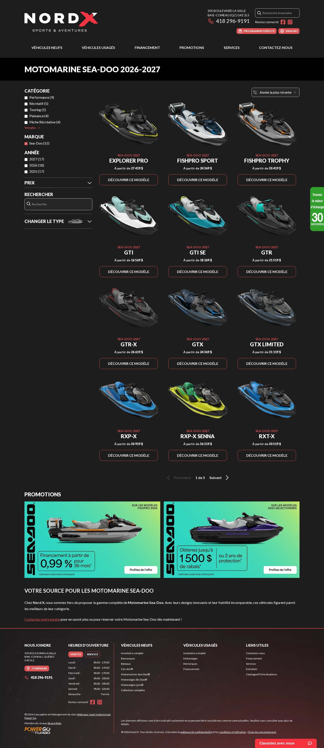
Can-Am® (127, 669)
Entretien (251, 669)
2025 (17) (36, 171)
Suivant (215, 477)
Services (232, 47)
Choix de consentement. (262, 732)
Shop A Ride (54, 723)
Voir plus (30, 127)
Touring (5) (37, 110)
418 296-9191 (233, 21)
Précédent (182, 477)
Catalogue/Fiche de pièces (261, 674)
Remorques (128, 658)
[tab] (75, 654)
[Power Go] (69, 730)
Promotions (191, 47)
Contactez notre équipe (42, 619)
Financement (147, 47)
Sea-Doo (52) (39, 143)
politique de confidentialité (196, 732)
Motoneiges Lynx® (132, 685)
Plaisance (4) (38, 116)
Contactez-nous (275, 47)
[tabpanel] (89, 678)
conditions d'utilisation (232, 732)
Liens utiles (257, 645)
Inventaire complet (132, 653)
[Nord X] (61, 21)
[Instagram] (290, 22)
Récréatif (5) (38, 103)
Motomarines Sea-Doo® (135, 674)
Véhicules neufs (47, 47)
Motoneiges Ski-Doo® (134, 679)
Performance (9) (41, 97)
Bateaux (126, 663)
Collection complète (133, 690)
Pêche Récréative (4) (44, 122)
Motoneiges (190, 658)
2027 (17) (36, 159)
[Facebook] (283, 22)
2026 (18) (36, 165)
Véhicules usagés (98, 47)
